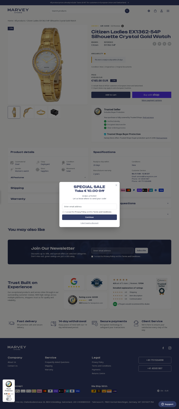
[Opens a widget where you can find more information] (167, 404)
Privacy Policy (81, 212)
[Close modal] (116, 185)
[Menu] (13, 381)
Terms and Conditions (102, 212)
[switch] (8, 399)
